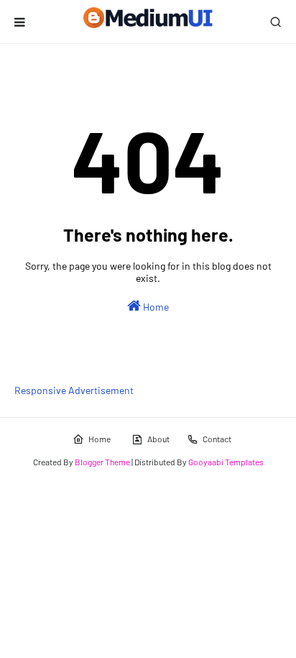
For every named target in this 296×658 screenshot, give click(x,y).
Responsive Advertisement (74, 390)
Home (155, 307)
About (158, 439)
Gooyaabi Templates (226, 462)
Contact (217, 439)
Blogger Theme (102, 462)
